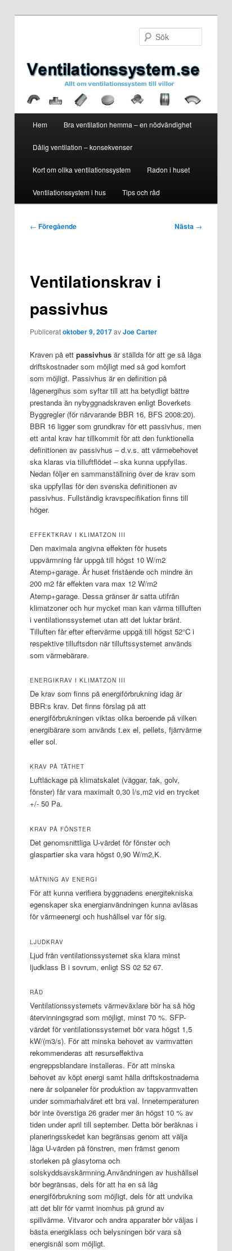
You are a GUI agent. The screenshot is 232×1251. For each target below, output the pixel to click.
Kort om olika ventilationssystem (82, 169)
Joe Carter (140, 332)
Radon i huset (168, 169)
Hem (40, 124)
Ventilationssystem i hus (69, 192)
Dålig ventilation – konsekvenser (82, 147)
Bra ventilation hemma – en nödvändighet (127, 124)
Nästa (188, 226)
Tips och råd (141, 192)
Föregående (53, 226)
